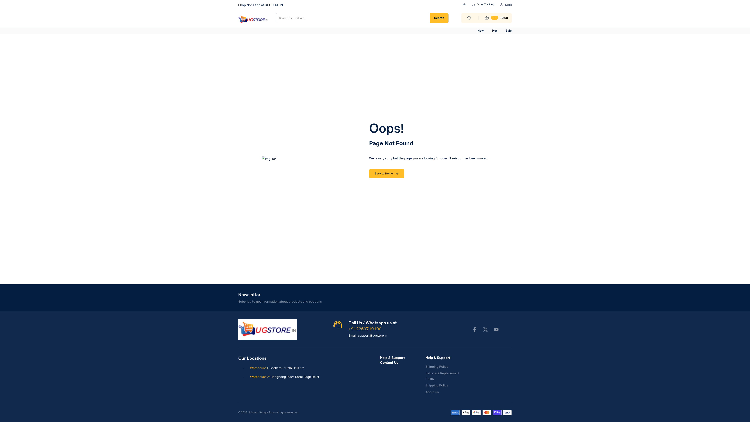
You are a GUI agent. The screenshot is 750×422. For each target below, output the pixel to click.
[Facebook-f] (474, 329)
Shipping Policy (437, 366)
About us (432, 392)
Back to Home (384, 173)
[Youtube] (496, 329)
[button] (483, 5)
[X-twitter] (485, 329)
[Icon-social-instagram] (507, 329)
